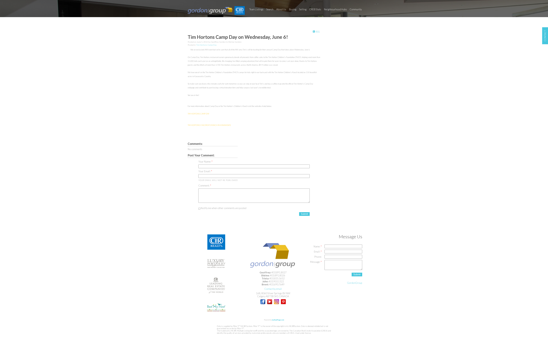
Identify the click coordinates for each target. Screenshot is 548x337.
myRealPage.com (278, 320)
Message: (315, 261)
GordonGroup (354, 282)
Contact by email (273, 288)
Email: (317, 251)
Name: (317, 246)
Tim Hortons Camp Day (206, 45)
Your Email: (204, 171)
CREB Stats (315, 9)
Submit (304, 214)
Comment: (204, 185)
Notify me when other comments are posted (223, 208)
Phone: (318, 256)
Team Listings (256, 9)
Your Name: (204, 161)
